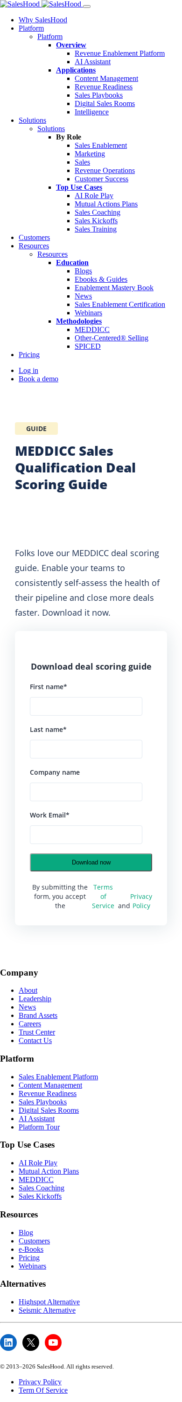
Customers (34, 237)
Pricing (29, 355)
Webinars (88, 313)
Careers (30, 1024)
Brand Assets (38, 1015)
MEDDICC (92, 329)
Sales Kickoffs (96, 221)
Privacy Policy (141, 901)
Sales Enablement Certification (120, 304)
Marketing (90, 154)
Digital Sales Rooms (105, 103)
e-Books (31, 1249)
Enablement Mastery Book (114, 288)
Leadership (35, 999)
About (28, 990)
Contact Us (35, 1040)
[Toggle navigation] (87, 6)
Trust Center (37, 1032)
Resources (34, 246)
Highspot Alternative (49, 1302)
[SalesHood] (41, 4)
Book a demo (38, 379)
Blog (26, 1232)
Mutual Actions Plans (106, 204)
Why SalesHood (43, 20)
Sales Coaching (97, 212)
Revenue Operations (105, 170)
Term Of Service (43, 1390)
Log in (28, 370)
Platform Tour (39, 1127)
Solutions (32, 120)
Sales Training (96, 229)
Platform (31, 28)
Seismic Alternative (47, 1310)
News (83, 296)
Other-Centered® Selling (111, 338)
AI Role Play (94, 195)
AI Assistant (93, 62)
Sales (82, 162)
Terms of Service (103, 896)
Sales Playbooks (99, 95)
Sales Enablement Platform (58, 1077)
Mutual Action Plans (49, 1171)
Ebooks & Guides (101, 279)
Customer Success (101, 179)
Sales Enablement (101, 145)
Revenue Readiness (104, 87)
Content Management (106, 78)
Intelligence (92, 112)
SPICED (88, 346)
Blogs (83, 271)
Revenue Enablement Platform (120, 53)
